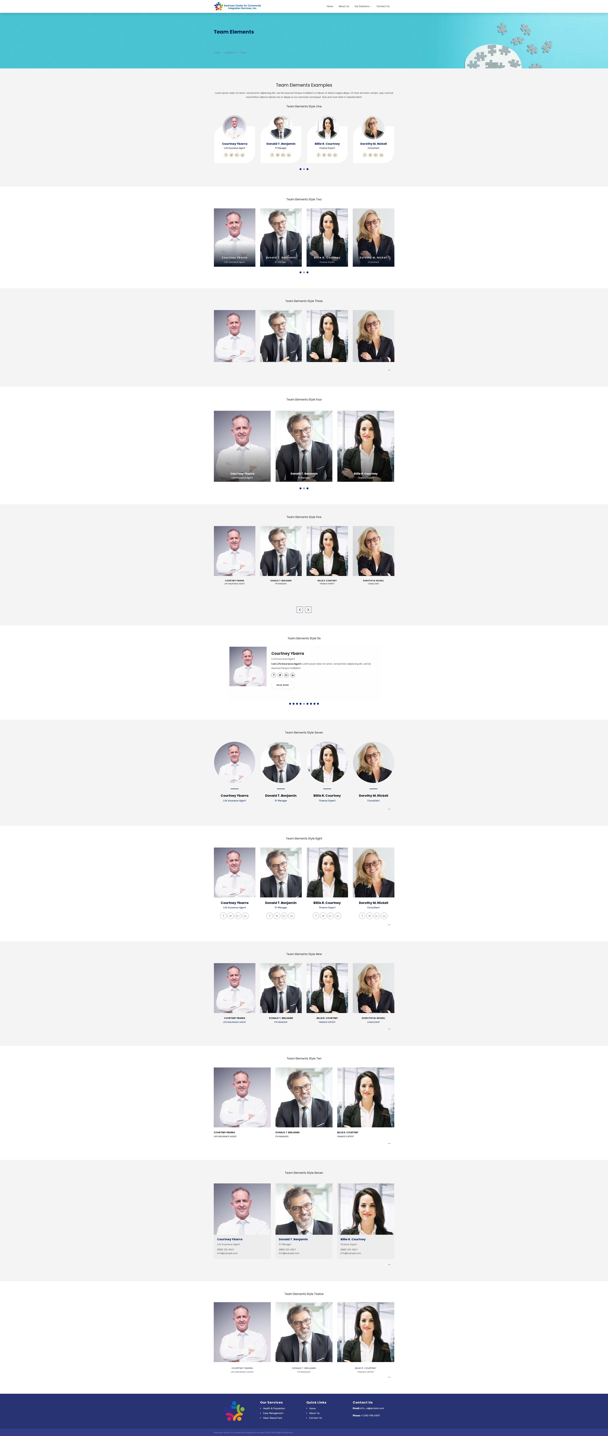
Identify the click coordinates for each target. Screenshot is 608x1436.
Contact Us (383, 6)
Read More (282, 685)
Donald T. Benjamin (234, 257)
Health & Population (274, 1408)
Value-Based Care (272, 1418)
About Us (344, 6)
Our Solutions (362, 6)
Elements (230, 52)
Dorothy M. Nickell (281, 144)
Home (330, 6)
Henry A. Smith (327, 144)
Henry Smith (373, 144)
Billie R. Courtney (234, 144)
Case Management (273, 1413)
